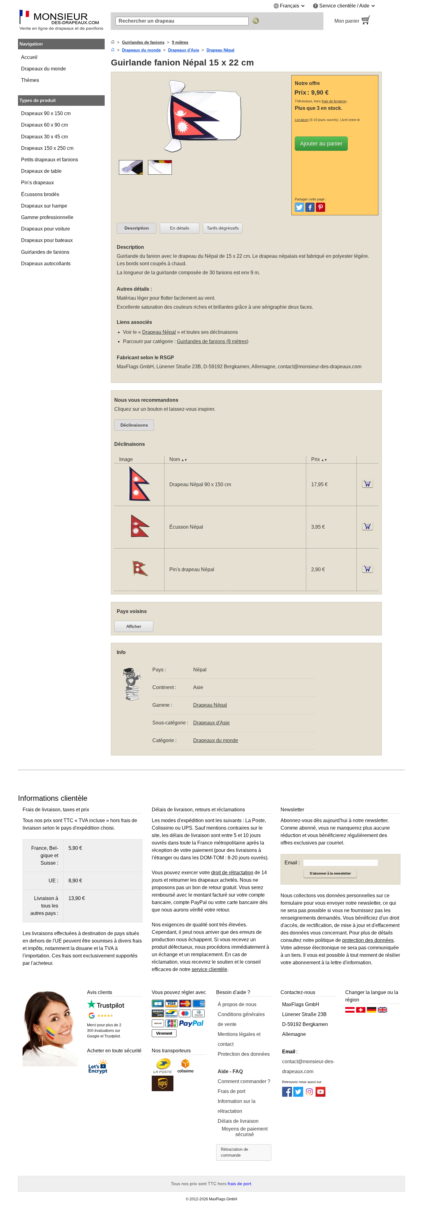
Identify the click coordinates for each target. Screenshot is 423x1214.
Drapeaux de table (41, 171)
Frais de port (231, 1091)
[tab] (136, 228)
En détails (179, 228)
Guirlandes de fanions (45, 252)
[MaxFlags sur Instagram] (309, 1095)
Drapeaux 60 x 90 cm (44, 125)
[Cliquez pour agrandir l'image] (202, 156)
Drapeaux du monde (43, 68)
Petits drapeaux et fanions (49, 159)
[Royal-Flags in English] (382, 1011)
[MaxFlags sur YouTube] (320, 1095)
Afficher (133, 626)
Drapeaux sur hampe (44, 205)
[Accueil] (113, 42)
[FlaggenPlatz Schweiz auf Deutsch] (360, 1011)
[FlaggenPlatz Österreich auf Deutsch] (350, 1011)
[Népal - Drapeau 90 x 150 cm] (139, 501)
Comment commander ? (244, 1081)
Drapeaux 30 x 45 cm (44, 136)
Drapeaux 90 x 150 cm (46, 113)
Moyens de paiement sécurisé (245, 1131)
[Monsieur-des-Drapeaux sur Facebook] (287, 1095)
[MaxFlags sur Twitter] (298, 1095)
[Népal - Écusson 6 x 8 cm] (139, 544)
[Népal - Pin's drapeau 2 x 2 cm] (139, 586)
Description (136, 228)
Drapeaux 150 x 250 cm (47, 148)
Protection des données (244, 1054)
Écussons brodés (40, 194)
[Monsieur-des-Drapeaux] (61, 21)
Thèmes (30, 80)
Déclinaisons (134, 425)
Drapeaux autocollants (46, 263)
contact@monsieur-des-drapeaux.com (319, 366)
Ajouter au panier (321, 144)
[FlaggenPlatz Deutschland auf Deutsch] (371, 1011)
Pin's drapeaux (37, 182)
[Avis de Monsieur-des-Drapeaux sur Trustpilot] (105, 1007)
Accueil (29, 57)
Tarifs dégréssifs (223, 228)
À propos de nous (237, 1004)
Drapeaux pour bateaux (47, 240)
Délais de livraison (238, 1121)
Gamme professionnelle (47, 217)
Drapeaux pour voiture (45, 228)
